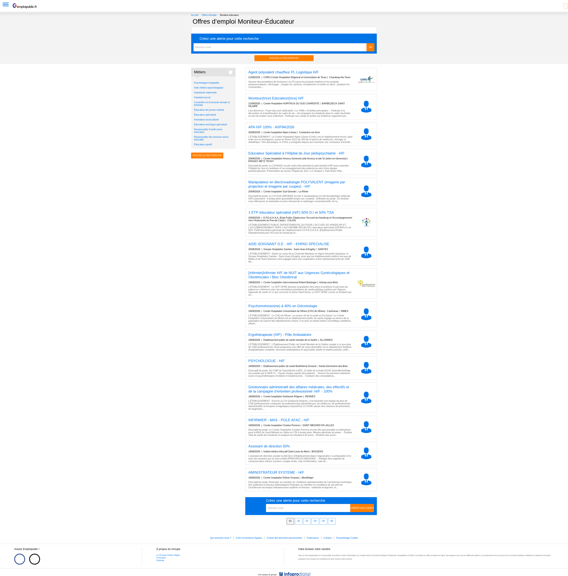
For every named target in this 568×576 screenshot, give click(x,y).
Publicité (160, 560)
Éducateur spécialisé (205, 114)
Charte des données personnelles (284, 538)
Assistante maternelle (205, 92)
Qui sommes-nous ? (220, 538)
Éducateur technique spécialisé (210, 124)
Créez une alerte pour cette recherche (229, 39)
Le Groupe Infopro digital (168, 555)
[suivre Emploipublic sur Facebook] (19, 559)
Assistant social (202, 97)
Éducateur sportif (203, 144)
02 (298, 521)
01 (290, 521)
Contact (327, 538)
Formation (161, 557)
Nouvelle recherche (284, 58)
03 (307, 521)
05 (323, 521)
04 (315, 521)
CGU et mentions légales (249, 538)
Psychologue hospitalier (206, 83)
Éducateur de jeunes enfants (209, 110)
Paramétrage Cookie (347, 538)
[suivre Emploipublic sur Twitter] (34, 559)
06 (331, 521)
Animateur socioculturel (206, 119)
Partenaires (313, 538)
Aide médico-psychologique (208, 87)
